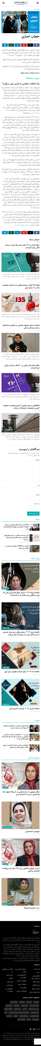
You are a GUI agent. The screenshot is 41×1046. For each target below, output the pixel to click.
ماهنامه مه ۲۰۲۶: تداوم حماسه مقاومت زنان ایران (22, 671)
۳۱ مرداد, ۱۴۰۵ (35, 411)
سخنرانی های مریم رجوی (20, 970)
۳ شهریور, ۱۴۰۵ (35, 250)
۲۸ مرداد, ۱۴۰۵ (24, 730)
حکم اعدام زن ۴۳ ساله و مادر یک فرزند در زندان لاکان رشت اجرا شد (22, 246)
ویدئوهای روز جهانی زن (9, 989)
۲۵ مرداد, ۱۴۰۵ (24, 750)
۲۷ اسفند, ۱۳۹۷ (33, 41)
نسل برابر (9, 1016)
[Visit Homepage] (21, 3)
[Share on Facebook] (37, 45)
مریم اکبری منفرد (24, 1016)
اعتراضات (36, 1002)
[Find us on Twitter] (37, 1029)
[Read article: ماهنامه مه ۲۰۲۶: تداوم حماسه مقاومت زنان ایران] (20, 655)
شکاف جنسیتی (8, 1009)
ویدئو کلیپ (9, 985)
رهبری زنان (16, 1005)
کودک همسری (21, 1019)
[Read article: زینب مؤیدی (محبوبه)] (20, 892)
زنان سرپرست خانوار (33, 1009)
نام (38, 485)
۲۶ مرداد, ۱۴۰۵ (24, 741)
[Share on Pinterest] (24, 45)
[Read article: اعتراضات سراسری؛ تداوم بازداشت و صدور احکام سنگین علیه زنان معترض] (35, 747)
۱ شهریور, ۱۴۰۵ (35, 371)
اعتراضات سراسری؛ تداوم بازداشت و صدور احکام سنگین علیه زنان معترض (16, 746)
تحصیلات (22, 1002)
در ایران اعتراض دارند (23, 225)
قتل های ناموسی (34, 1016)
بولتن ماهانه (6, 588)
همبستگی (10, 982)
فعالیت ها (23, 987)
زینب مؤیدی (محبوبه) (32, 907)
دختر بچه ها (24, 1005)
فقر (6, 1012)
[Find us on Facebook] (39, 1029)
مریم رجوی (9, 975)
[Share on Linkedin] (17, 45)
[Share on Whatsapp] (11, 45)
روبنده (37, 112)
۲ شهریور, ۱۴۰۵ (35, 331)
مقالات (11, 978)
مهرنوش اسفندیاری (32, 831)
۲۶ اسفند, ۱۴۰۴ (24, 551)
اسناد (30, 9)
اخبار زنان (5, 788)
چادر (7, 110)
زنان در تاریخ (36, 988)
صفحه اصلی (36, 9)
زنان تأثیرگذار (36, 985)
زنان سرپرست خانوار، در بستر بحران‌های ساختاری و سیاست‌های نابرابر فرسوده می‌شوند (16, 537)
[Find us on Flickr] (30, 1029)
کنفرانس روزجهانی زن (7, 970)
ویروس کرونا (35, 1019)
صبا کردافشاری (34, 1012)
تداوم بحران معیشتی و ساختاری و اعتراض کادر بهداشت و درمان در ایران (16, 726)
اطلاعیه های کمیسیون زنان (36, 977)
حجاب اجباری (14, 1002)
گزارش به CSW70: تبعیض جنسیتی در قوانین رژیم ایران (17, 547)
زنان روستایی (9, 1005)
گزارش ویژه (15, 211)
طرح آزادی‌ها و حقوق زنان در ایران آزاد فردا (19, 1012)
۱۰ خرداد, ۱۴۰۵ (35, 674)
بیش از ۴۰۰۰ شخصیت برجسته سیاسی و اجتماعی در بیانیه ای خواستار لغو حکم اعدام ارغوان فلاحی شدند (15, 736)
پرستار (28, 1019)
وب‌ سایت (37, 503)
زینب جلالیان (17, 1009)
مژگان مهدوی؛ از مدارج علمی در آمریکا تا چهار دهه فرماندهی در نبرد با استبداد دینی (21, 793)
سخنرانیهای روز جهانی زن (21, 976)
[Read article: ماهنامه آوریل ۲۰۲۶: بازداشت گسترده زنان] (20, 692)
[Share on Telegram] (5, 45)
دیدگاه (37, 460)
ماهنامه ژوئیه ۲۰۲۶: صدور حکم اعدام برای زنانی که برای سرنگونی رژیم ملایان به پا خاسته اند (21, 594)
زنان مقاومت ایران (35, 992)
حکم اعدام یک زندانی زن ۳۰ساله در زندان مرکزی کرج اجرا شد (22, 367)
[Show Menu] (38, 3)
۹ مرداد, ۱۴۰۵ (35, 598)
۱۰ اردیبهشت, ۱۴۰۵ (34, 711)
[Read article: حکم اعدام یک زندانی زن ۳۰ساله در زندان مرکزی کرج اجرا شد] (20, 382)
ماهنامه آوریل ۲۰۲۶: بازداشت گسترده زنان (24, 708)
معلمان (15, 1016)
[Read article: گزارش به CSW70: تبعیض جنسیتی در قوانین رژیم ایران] (35, 548)
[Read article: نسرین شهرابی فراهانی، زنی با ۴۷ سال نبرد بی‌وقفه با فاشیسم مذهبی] (20, 852)
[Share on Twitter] (30, 45)
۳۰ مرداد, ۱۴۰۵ (35, 797)
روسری (31, 112)
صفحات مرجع (22, 984)
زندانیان (24, 1009)
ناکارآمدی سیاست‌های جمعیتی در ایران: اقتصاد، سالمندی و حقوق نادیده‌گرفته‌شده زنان (16, 526)
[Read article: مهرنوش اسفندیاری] (20, 815)
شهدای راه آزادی (7, 827)
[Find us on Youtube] (34, 1029)
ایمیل (37, 494)
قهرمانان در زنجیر (21, 991)
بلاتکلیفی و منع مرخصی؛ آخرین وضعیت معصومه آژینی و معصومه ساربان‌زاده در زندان (21, 407)
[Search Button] (3, 3)
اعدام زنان (29, 1002)
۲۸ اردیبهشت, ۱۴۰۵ (23, 542)
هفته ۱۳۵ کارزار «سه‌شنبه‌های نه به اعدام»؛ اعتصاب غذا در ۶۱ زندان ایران (21, 286)
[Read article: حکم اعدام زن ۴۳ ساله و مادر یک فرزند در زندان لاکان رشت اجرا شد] (20, 262)
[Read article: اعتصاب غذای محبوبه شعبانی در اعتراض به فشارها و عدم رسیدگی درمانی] (20, 342)
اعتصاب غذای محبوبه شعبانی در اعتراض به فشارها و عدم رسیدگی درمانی (21, 326)
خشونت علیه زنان (34, 1005)
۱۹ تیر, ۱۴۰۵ (24, 531)
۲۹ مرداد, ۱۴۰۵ (35, 834)
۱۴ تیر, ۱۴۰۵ (35, 637)
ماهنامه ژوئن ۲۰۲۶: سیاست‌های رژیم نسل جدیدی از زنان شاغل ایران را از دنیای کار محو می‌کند (21, 633)
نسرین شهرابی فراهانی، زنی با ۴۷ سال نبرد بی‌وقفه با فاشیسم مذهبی (21, 870)
